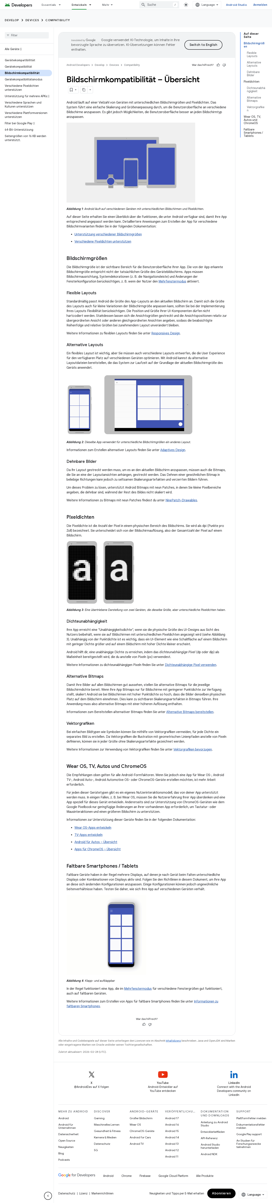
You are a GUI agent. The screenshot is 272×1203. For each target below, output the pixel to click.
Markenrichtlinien (102, 1193)
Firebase (145, 1176)
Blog (61, 1153)
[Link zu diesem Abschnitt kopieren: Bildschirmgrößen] (111, 258)
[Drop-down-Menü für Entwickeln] (92, 5)
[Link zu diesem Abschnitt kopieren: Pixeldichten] (98, 517)
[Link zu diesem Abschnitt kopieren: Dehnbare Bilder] (101, 461)
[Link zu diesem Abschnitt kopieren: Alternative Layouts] (107, 345)
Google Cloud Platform (173, 1176)
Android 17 (172, 1118)
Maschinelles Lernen (106, 1124)
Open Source (66, 1140)
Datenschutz (102, 1144)
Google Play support (249, 1134)
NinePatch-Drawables (181, 500)
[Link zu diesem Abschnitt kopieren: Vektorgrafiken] (98, 723)
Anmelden (260, 5)
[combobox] (159, 4)
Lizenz (83, 1193)
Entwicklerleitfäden (213, 1132)
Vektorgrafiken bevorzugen (192, 750)
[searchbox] (27, 35)
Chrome (126, 1176)
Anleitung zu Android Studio (214, 1123)
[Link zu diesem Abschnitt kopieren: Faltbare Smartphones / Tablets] (142, 866)
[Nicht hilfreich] (224, 65)
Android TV (137, 1144)
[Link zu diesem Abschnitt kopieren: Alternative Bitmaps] (108, 676)
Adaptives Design (172, 450)
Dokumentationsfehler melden (250, 1126)
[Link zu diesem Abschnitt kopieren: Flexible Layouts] (100, 293)
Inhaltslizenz (173, 1040)
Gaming (99, 1118)
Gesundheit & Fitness (107, 1131)
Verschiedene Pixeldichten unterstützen (102, 242)
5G (96, 1150)
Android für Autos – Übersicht (95, 842)
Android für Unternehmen (67, 1126)
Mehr (105, 5)
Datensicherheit (68, 1134)
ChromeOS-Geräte (142, 1131)
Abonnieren (221, 1193)
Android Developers (78, 65)
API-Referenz (209, 1138)
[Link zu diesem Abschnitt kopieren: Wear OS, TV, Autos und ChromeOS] (151, 766)
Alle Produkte (204, 1176)
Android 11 (171, 1156)
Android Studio (236, 5)
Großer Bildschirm (141, 1118)
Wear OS (135, 1124)
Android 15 (172, 1131)
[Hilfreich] (218, 65)
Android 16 (172, 1124)
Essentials (49, 5)
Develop (12, 20)
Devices (32, 20)
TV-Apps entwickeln (88, 835)
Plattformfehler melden (251, 1118)
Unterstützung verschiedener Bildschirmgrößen (108, 234)
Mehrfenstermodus (172, 281)
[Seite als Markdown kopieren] (84, 89)
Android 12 (172, 1150)
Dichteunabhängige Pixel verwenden (190, 665)
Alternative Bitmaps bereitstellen (189, 712)
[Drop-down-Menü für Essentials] (61, 5)
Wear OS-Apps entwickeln (92, 828)
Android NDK (209, 1154)
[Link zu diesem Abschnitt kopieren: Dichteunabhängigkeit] (111, 621)
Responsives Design (165, 333)
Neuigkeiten (66, 1147)
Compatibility (57, 20)
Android (63, 1118)
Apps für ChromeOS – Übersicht (97, 849)
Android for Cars (140, 1137)
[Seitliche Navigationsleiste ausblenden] (48, 1196)
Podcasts (64, 1160)
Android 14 (172, 1137)
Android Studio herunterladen (210, 1146)
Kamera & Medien (105, 1137)
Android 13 (172, 1144)
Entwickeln (79, 5)
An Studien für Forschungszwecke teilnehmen (248, 1144)
